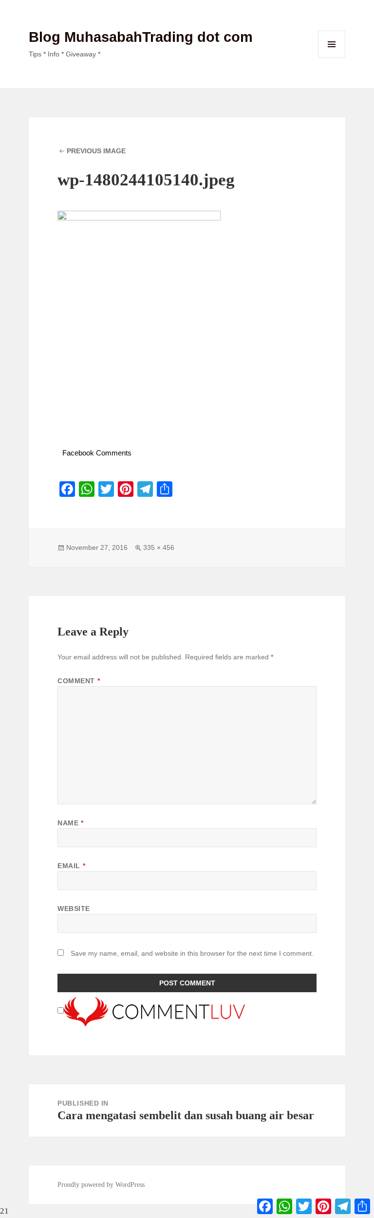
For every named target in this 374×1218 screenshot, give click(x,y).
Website (73, 908)
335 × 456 (158, 547)
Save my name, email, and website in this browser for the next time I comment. (192, 953)
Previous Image (96, 151)
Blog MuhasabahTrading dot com (141, 37)
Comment (78, 681)
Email (71, 866)
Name (70, 823)
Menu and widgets (331, 57)
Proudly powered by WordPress (101, 1184)
